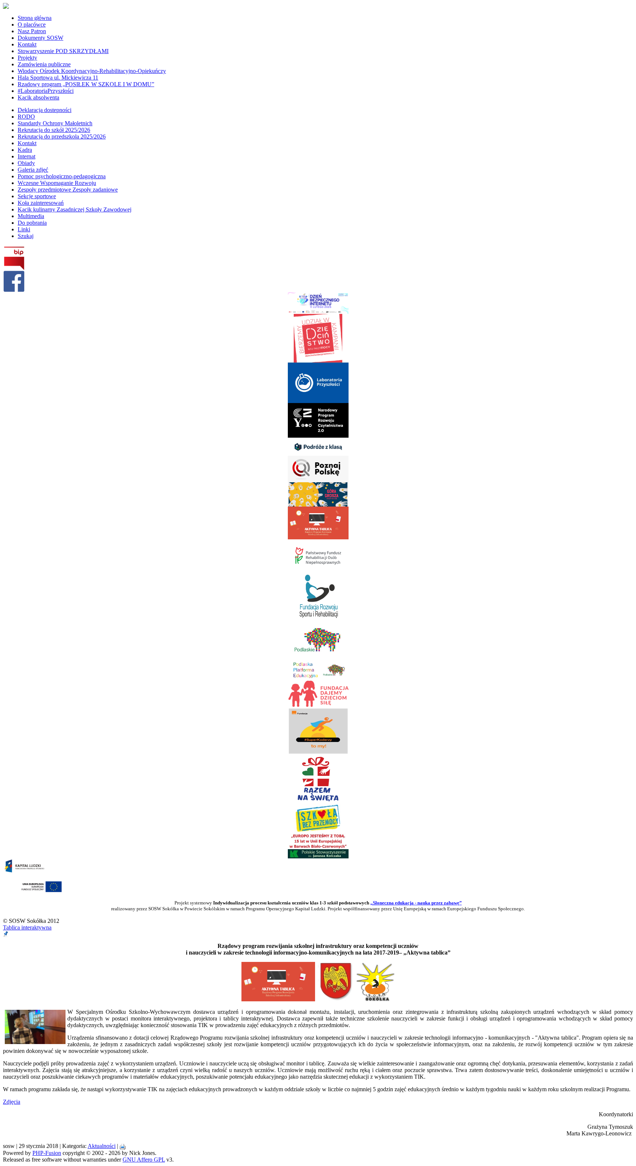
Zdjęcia (11, 1102)
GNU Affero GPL (144, 1159)
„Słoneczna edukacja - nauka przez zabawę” (416, 903)
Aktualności (102, 1146)
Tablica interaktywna (27, 927)
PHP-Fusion (46, 1153)
